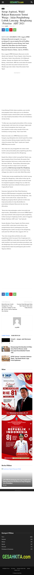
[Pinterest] (11, 29)
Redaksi (28, 568)
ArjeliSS (6, 26)
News (7, 6)
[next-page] (5, 365)
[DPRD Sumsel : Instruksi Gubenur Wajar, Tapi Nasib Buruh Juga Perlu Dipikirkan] (6, 358)
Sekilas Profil (17, 570)
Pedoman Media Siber (21, 568)
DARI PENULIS (15, 335)
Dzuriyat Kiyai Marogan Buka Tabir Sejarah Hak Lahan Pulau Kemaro (24, 305)
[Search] (31, 2)
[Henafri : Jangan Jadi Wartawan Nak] (6, 341)
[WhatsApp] (14, 29)
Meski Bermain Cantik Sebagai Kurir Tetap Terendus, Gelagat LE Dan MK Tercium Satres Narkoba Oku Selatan (9, 307)
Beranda (3, 6)
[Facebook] (3, 29)
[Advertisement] (17, 90)
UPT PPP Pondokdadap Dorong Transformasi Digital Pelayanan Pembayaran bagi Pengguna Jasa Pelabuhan (17, 481)
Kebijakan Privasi (6, 568)
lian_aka (5, 485)
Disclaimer (13, 568)
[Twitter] (7, 29)
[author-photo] (17, 325)
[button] (2, 2)
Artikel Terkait (6, 335)
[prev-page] (3, 365)
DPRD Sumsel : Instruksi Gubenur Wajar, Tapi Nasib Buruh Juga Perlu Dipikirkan (21, 358)
